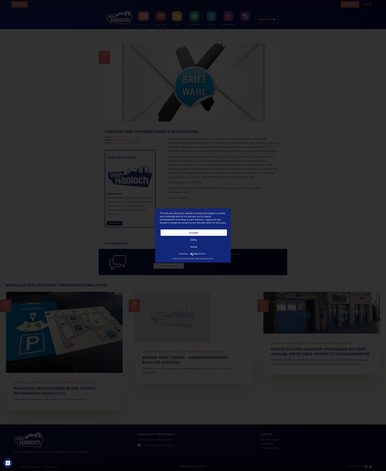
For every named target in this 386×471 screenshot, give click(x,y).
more (193, 246)
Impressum (177, 258)
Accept (193, 232)
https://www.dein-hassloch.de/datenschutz (197, 258)
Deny (193, 239)
